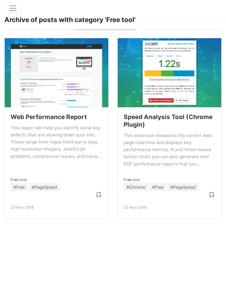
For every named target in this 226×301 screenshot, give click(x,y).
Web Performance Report (49, 117)
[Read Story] (98, 194)
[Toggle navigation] (13, 8)
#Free (19, 187)
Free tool (19, 180)
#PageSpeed (44, 187)
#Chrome (136, 187)
